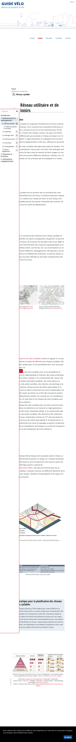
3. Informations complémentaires (7, 160)
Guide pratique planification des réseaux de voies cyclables (49, 685)
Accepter (67, 737)
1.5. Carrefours (6, 143)
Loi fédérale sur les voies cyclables (52, 676)
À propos (59, 38)
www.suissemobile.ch (42, 682)
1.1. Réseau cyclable (8, 124)
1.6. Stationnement (8, 146)
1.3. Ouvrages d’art (8, 135)
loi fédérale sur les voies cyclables (27, 358)
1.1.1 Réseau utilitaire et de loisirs (10, 128)
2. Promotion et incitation (6, 155)
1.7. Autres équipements (6, 150)
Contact (68, 38)
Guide (40, 38)
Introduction (5, 115)
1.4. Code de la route (8, 139)
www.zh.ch (26, 681)
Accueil (32, 38)
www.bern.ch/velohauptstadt (34, 679)
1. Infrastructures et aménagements (8, 119)
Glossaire (49, 38)
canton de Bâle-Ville (56, 308)
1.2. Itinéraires (6, 132)
